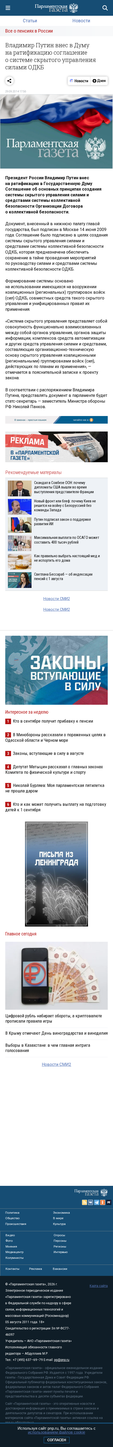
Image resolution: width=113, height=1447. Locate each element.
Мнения (11, 1246)
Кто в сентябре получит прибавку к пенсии (53, 721)
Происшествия (15, 1224)
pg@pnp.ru (61, 1360)
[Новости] (79, 81)
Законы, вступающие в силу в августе (48, 753)
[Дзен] (99, 81)
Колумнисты (15, 1258)
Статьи (30, 21)
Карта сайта (99, 1286)
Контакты (12, 1269)
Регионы (60, 1246)
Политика (12, 1212)
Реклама (35, 1269)
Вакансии (60, 1269)
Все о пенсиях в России (29, 31)
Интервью (61, 1252)
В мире (58, 1218)
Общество (12, 1218)
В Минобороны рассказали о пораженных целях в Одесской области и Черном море (55, 737)
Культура (59, 1224)
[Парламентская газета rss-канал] (84, 1202)
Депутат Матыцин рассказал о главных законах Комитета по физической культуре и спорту (54, 769)
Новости (81, 21)
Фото (9, 1241)
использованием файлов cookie (56, 1432)
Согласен (56, 1440)
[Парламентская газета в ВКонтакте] (90, 1202)
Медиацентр (14, 1252)
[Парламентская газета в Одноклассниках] (102, 1202)
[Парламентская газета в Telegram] (96, 1202)
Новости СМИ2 (56, 599)
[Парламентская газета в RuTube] (108, 1202)
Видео (10, 1235)
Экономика (61, 1212)
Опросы (59, 1235)
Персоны (60, 1241)
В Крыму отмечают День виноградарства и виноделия (56, 1033)
